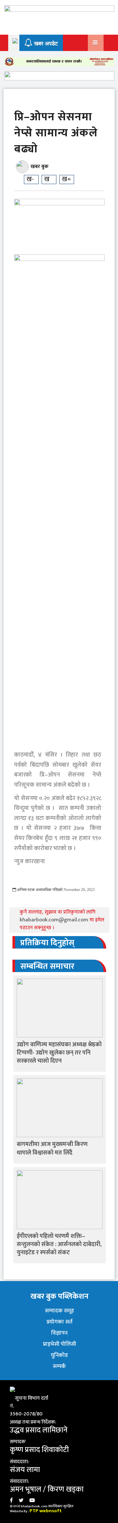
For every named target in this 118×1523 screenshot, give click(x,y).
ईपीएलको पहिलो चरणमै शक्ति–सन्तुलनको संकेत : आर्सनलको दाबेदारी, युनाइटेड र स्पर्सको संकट (59, 1244)
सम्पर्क (59, 1366)
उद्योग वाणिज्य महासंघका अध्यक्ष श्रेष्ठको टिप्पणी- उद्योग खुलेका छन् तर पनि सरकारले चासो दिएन (59, 1053)
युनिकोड (59, 1355)
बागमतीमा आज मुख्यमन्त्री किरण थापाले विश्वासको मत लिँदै (52, 1148)
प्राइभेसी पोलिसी (59, 1344)
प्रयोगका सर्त (59, 1321)
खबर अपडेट (45, 44)
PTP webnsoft (46, 1511)
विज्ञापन (59, 1333)
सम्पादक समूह (59, 1310)
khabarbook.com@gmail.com (54, 920)
